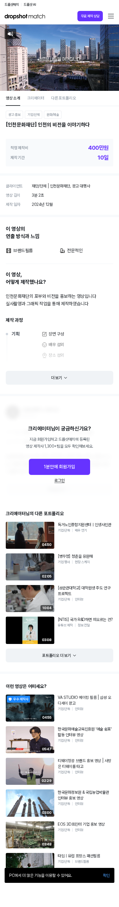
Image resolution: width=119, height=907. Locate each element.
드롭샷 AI (30, 5)
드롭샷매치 (12, 5)
